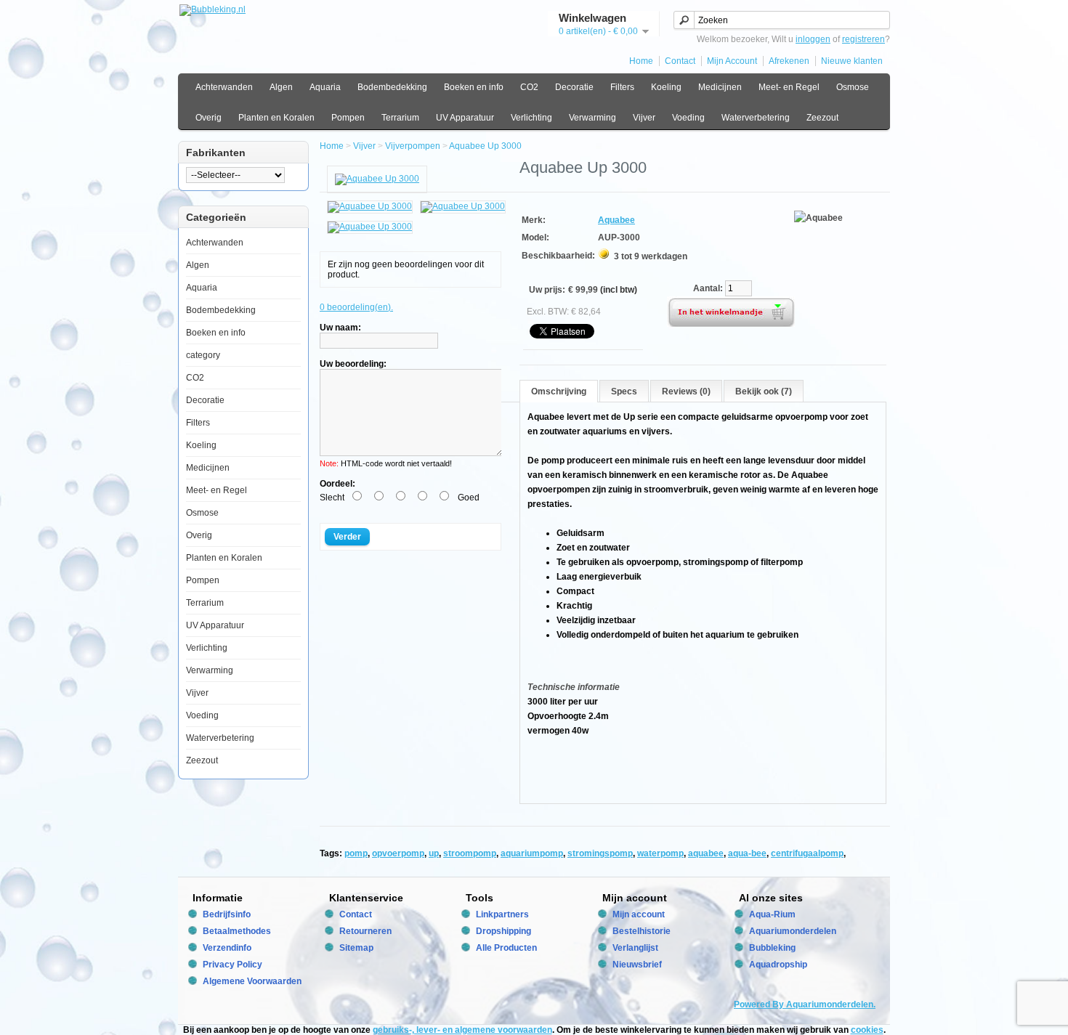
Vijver (644, 118)
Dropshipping (503, 931)
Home (641, 61)
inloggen (813, 39)
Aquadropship (778, 964)
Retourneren (365, 931)
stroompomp (469, 853)
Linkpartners (502, 914)
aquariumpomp (532, 853)
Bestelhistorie (641, 931)
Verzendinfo (227, 948)
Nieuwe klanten (852, 61)
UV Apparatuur (465, 118)
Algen (281, 87)
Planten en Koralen (276, 118)
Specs (624, 391)
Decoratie (574, 87)
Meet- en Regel (789, 87)
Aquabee (616, 220)
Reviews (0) (686, 391)
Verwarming (592, 118)
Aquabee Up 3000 (485, 146)
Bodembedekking (392, 87)
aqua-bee (747, 853)
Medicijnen (720, 87)
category (203, 355)
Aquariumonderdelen (792, 931)
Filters (622, 87)
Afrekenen (789, 61)
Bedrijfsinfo (227, 914)
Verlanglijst (635, 948)
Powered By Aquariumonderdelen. (804, 1004)
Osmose (852, 87)
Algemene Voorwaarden (252, 981)
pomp (356, 853)
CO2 (529, 87)
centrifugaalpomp (807, 853)
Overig (208, 118)
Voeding (688, 118)
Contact (680, 61)
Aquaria (325, 87)
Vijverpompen (412, 146)
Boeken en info (473, 87)
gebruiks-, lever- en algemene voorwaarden (462, 1030)
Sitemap (356, 948)
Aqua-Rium (772, 914)
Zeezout (822, 118)
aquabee (706, 853)
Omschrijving (558, 391)
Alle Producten (506, 948)
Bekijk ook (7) (763, 391)
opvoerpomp (398, 853)
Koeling (666, 87)
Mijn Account (732, 61)
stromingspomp (600, 853)
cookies (867, 1030)
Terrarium (400, 118)
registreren (863, 39)
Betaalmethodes (237, 931)
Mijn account (638, 914)
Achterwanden (224, 87)
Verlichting (531, 118)
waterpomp (660, 853)
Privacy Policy (232, 964)
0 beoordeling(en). (356, 307)
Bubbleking (772, 948)
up (434, 853)
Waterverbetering (755, 118)
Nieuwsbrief (637, 964)
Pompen (348, 118)
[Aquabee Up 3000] (377, 179)
